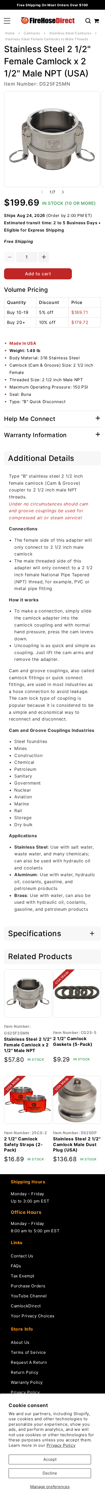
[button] (7, 21)
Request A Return (29, 1362)
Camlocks (32, 33)
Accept (50, 1459)
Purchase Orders (28, 1285)
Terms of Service (28, 1352)
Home (10, 33)
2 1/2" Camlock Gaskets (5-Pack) (73, 1041)
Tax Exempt (22, 1275)
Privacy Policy (61, 1445)
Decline (50, 1473)
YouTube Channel (29, 1295)
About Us (20, 1342)
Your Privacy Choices (33, 1315)
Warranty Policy (27, 1382)
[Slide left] (42, 192)
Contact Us (22, 1255)
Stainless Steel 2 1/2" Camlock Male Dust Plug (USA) (76, 1144)
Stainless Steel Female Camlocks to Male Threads (46, 39)
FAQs (16, 1265)
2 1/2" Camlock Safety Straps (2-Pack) (23, 1144)
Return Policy (24, 1372)
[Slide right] (63, 192)
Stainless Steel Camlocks (70, 33)
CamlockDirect (26, 1305)
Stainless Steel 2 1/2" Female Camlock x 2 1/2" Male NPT (27, 1044)
